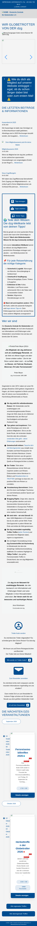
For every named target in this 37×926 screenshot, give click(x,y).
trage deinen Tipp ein (14, 308)
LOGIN (17, 7)
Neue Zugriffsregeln (9, 173)
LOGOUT (23, 7)
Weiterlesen (24, 136)
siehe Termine (24, 532)
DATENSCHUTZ (17, 2)
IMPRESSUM (6, 2)
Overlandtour (23, 924)
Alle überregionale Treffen (18, 914)
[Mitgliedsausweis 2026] (17, 143)
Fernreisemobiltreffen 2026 (22, 752)
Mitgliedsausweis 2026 (10, 149)
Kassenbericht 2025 (9, 122)
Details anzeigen (21, 795)
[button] (18, 201)
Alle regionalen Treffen (18, 906)
